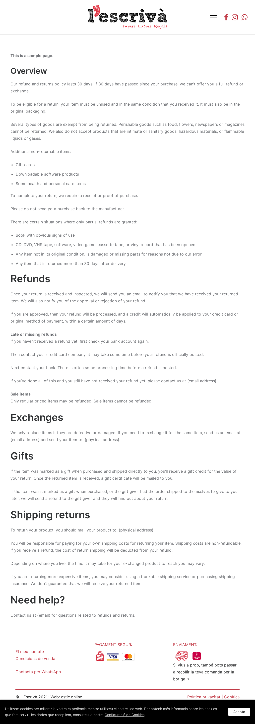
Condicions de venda (35, 658)
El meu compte (29, 651)
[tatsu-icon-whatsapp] (245, 17)
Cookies (232, 696)
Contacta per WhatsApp (38, 671)
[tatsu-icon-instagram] (235, 17)
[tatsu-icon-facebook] (226, 17)
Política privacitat (203, 696)
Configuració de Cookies (124, 715)
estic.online (71, 696)
